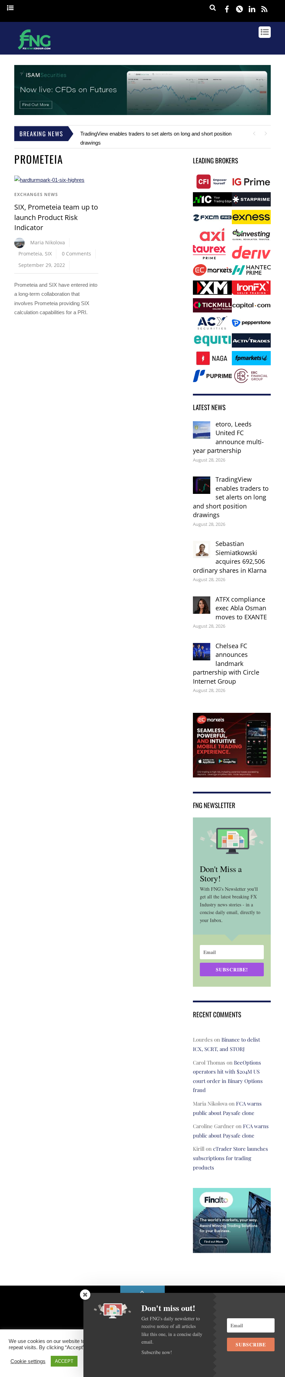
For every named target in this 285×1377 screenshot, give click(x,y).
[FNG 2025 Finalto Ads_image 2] (232, 1248)
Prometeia (30, 253)
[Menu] (10, 8)
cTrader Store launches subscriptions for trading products (230, 1158)
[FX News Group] (34, 50)
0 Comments (76, 253)
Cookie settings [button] (28, 1361)
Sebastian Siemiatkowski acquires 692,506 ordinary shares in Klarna (230, 557)
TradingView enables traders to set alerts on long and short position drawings (231, 497)
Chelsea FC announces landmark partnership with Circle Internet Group (226, 663)
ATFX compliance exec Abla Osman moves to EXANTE (241, 608)
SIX (48, 253)
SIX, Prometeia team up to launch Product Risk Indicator (56, 217)
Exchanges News (36, 194)
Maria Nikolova (47, 242)
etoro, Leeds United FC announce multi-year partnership (228, 437)
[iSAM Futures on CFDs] (142, 113)
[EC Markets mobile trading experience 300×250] (232, 772)
